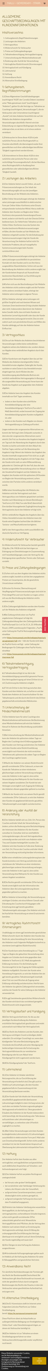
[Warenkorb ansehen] (44, 3)
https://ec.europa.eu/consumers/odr (22, 1313)
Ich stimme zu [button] (39, 1361)
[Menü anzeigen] (3, 3)
